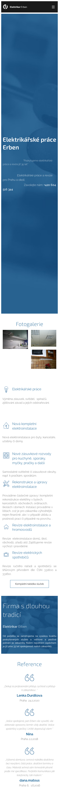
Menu (53, 7)
